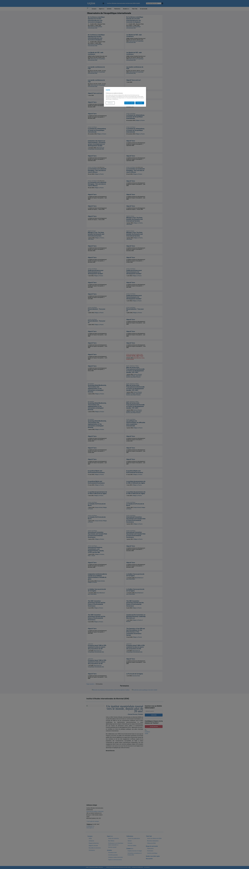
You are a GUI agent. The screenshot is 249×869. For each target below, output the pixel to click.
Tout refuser (139, 102)
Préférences (110, 102)
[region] (125, 97)
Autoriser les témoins (129, 102)
